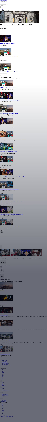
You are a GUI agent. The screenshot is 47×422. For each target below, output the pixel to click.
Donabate (2, 374)
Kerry (2, 378)
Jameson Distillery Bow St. (4, 362)
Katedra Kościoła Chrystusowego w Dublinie (6, 365)
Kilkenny (2, 370)
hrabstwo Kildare (3, 373)
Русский (2, 412)
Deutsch (2, 406)
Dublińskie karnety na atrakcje (5, 364)
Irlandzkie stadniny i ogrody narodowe (5, 363)
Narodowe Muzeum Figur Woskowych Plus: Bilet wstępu (7, 43)
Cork (2, 371)
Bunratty (2, 376)
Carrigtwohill (3, 375)
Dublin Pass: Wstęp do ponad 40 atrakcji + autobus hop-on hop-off (9, 56)
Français (2, 408)
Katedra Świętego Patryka (4, 361)
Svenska (2, 413)
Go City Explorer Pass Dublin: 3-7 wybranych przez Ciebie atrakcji (9, 71)
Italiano (2, 409)
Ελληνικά (2, 407)
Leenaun (2, 377)
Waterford (3, 372)
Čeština (2, 405)
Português (3, 411)
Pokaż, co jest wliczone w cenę (3, 45)
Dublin (2, 369)
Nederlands (3, 410)
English (2, 404)
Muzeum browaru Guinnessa (4, 360)
